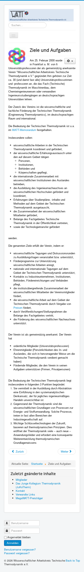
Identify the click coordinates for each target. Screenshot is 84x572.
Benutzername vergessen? (20, 549)
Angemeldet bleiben (19, 537)
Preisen (17, 307)
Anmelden (13, 543)
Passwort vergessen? (17, 553)
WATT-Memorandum (24, 130)
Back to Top (73, 560)
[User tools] (70, 61)
